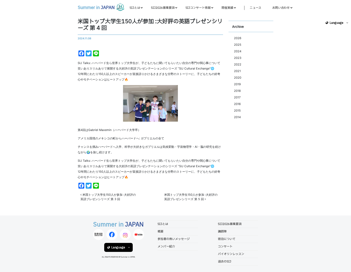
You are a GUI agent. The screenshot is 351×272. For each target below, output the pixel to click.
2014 (237, 117)
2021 (237, 71)
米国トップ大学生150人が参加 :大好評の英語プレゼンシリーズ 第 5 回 (191, 197)
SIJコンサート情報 (198, 8)
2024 (237, 51)
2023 (237, 58)
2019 (237, 84)
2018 (237, 91)
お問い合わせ (281, 8)
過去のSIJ (224, 261)
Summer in (96, 7)
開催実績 (227, 8)
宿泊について (226, 239)
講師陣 (222, 231)
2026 (237, 38)
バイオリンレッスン (231, 254)
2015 (237, 110)
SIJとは (135, 8)
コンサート (225, 246)
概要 (160, 231)
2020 (237, 77)
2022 (237, 64)
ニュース (255, 8)
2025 (237, 44)
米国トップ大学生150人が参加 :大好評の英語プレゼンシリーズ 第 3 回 (108, 197)
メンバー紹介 (166, 246)
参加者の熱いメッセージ (174, 239)
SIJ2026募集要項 (163, 8)
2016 (237, 104)
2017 (237, 97)
